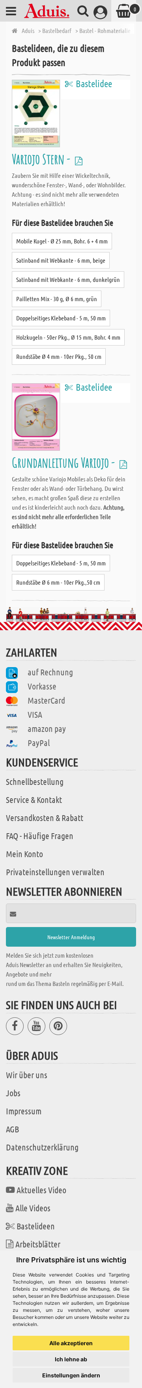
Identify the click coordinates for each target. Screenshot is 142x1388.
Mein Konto (24, 854)
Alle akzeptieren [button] (71, 1343)
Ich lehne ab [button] (71, 1359)
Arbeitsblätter (37, 1244)
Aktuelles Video (41, 1190)
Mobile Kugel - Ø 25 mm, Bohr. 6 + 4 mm (62, 241)
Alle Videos (32, 1208)
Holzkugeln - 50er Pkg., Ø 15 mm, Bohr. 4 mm (68, 337)
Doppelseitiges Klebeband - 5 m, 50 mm (61, 318)
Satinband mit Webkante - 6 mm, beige (60, 260)
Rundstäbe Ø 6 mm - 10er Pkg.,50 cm (58, 582)
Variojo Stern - (42, 159)
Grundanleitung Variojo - (64, 462)
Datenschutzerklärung (42, 1147)
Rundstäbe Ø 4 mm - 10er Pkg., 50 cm (58, 356)
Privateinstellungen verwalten (55, 872)
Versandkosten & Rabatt (44, 817)
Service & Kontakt (34, 799)
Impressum (23, 1111)
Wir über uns (26, 1075)
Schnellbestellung (35, 781)
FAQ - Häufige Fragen (39, 835)
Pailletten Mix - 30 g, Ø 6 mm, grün (56, 298)
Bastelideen (36, 1226)
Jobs (13, 1093)
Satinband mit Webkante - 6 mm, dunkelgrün (68, 279)
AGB (12, 1129)
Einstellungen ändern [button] (71, 1375)
